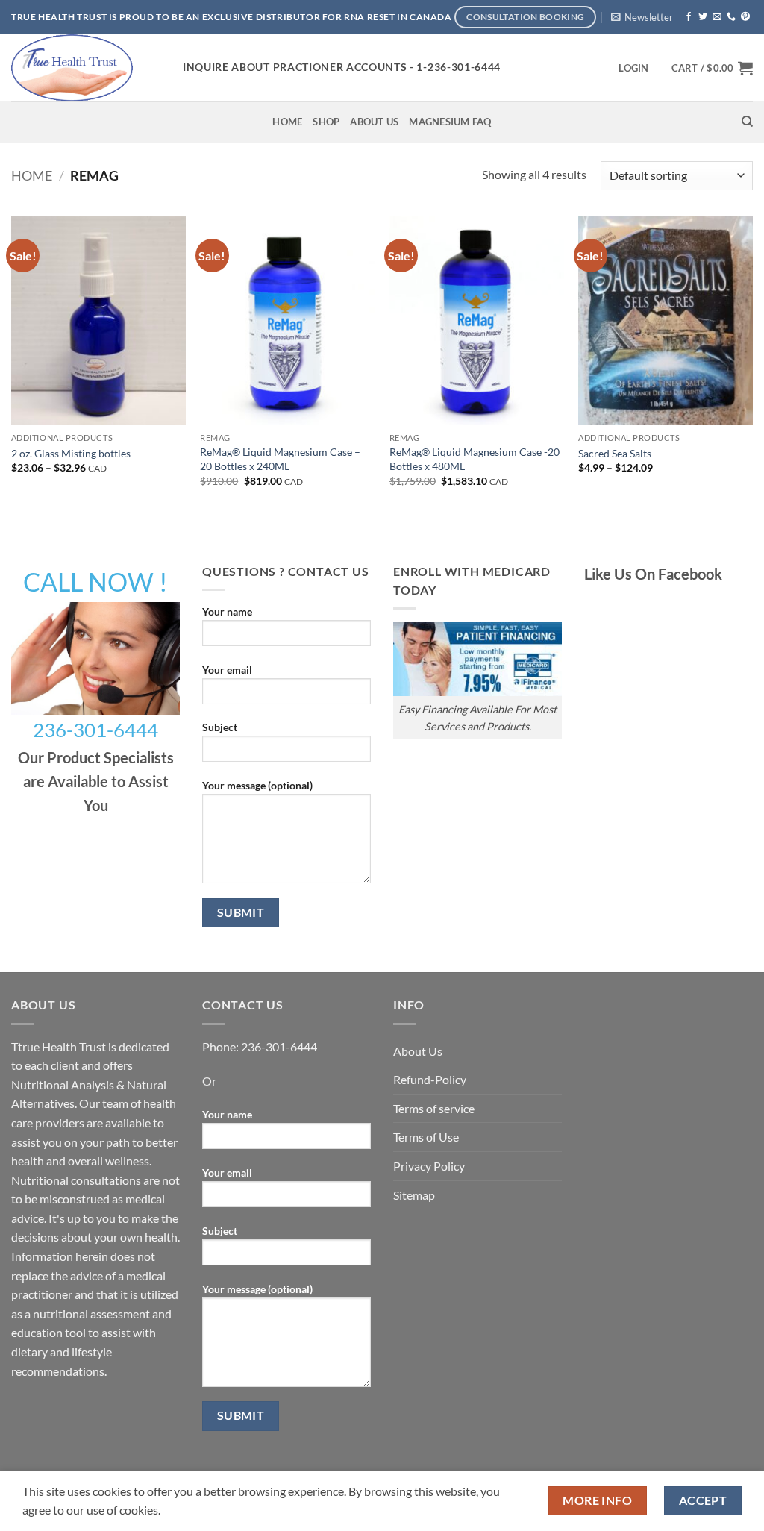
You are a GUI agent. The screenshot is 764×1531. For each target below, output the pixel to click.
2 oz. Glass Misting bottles (71, 453)
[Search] (747, 121)
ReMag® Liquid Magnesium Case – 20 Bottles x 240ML (280, 458)
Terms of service (434, 1108)
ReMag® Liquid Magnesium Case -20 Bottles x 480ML (474, 458)
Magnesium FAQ (450, 122)
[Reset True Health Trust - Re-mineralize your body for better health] (85, 67)
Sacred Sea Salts (614, 453)
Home (287, 122)
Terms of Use (426, 1137)
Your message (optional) (257, 785)
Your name (227, 611)
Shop (326, 122)
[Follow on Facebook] (688, 17)
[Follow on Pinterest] (745, 17)
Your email (227, 669)
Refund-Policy (429, 1079)
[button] (642, 17)
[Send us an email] (717, 17)
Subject (219, 727)
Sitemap (414, 1195)
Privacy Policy (429, 1166)
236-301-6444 (279, 1046)
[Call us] (731, 17)
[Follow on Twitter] (702, 17)
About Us (374, 122)
